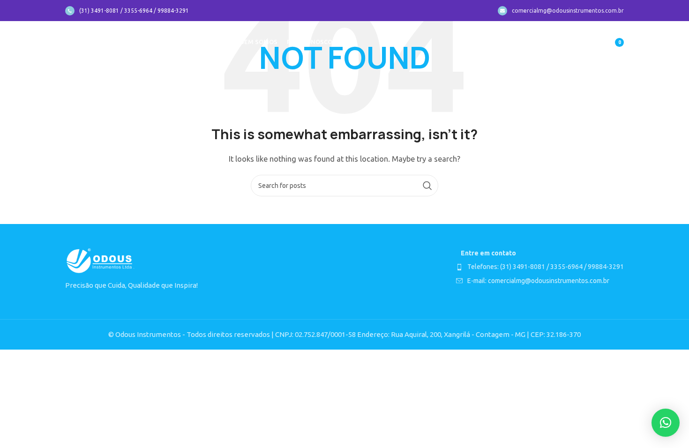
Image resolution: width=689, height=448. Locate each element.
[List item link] (540, 266)
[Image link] (100, 261)
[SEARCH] (427, 185)
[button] (666, 423)
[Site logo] (100, 41)
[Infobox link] (127, 10)
